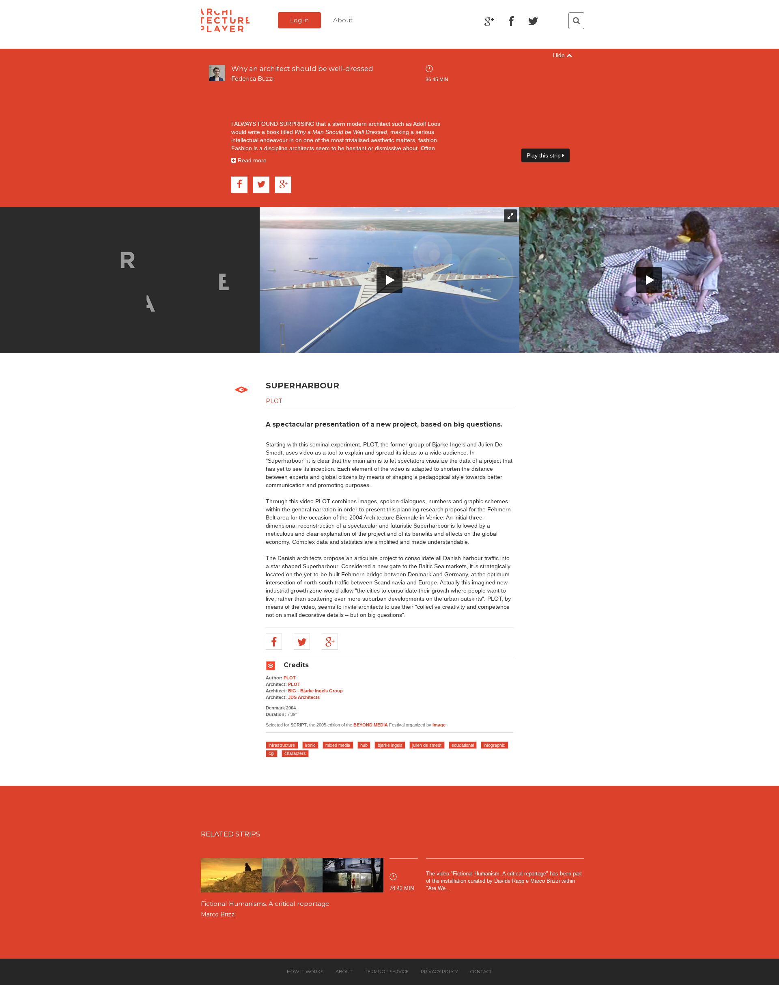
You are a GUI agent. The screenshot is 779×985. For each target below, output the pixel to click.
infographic (494, 745)
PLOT (274, 401)
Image (439, 724)
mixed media (337, 745)
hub (364, 745)
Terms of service (387, 971)
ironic (310, 745)
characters (295, 753)
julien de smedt (426, 745)
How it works (305, 971)
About (343, 20)
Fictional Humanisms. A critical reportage (265, 903)
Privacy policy (439, 971)
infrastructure (282, 745)
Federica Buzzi (252, 78)
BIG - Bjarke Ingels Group (315, 690)
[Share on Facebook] (239, 185)
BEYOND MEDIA (370, 724)
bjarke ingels (390, 745)
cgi (271, 753)
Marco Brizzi (218, 914)
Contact (481, 971)
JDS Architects (304, 697)
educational (463, 745)
